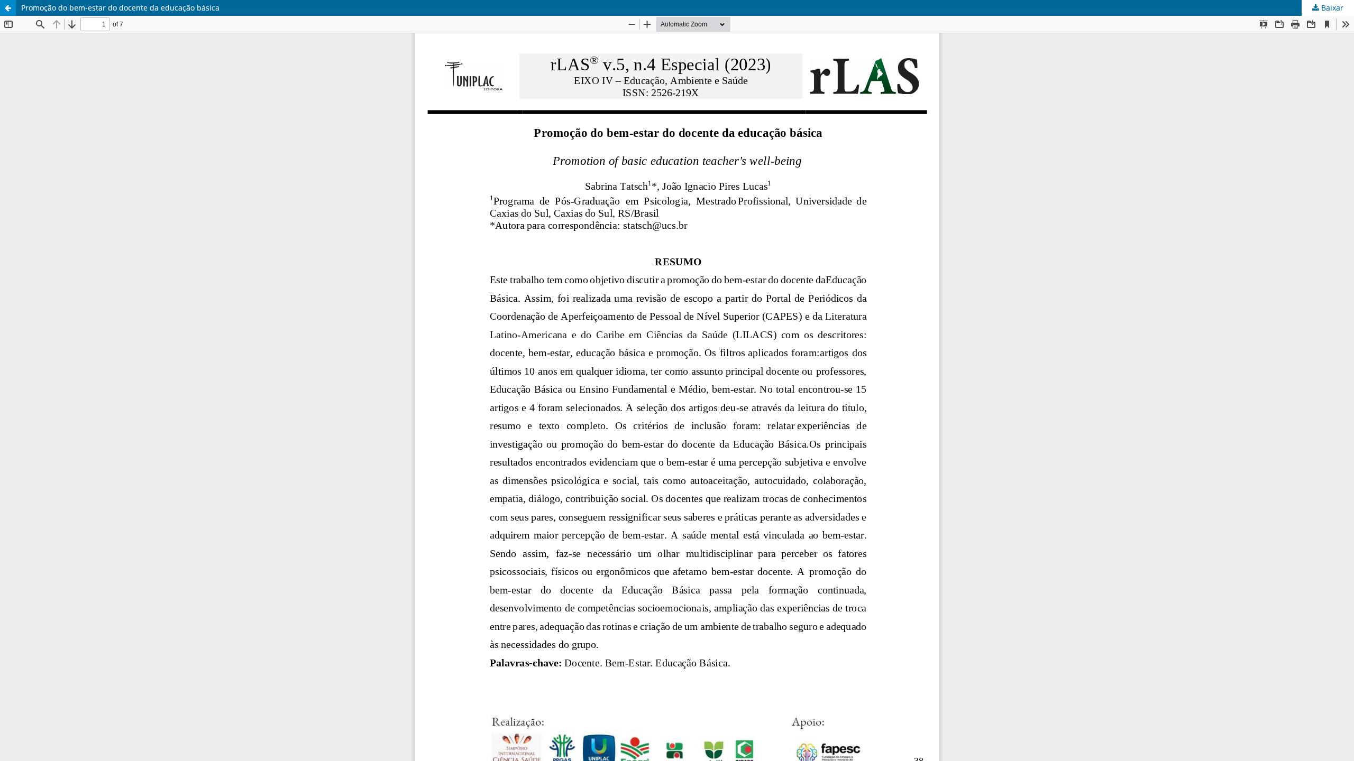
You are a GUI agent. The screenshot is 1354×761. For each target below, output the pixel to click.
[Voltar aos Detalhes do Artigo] (8, 8)
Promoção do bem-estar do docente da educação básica (120, 8)
